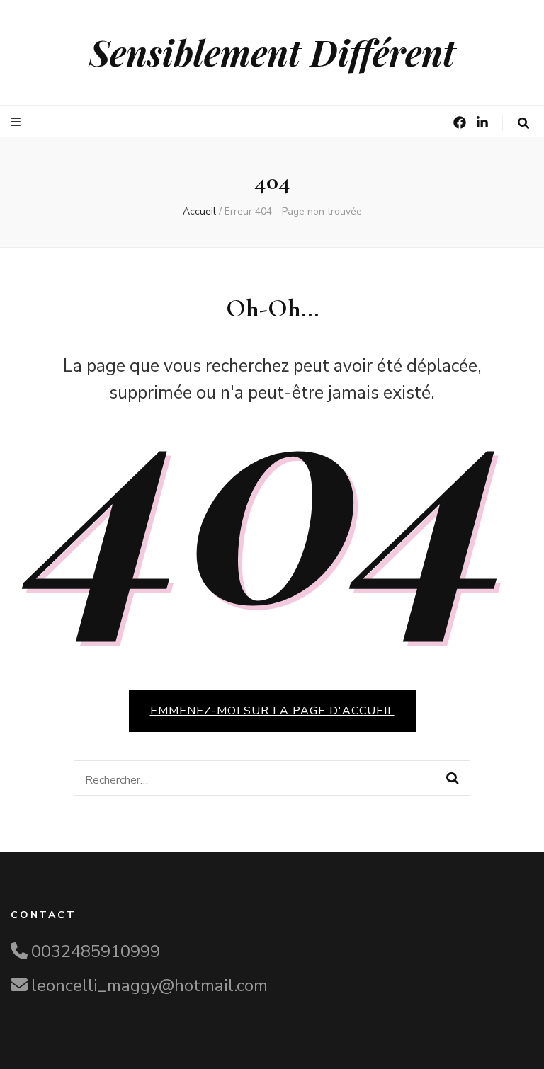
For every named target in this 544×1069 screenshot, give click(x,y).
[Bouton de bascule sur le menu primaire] (17, 122)
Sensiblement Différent (272, 52)
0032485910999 (95, 951)
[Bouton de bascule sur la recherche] (523, 124)
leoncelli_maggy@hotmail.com (149, 985)
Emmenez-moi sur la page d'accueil (272, 711)
